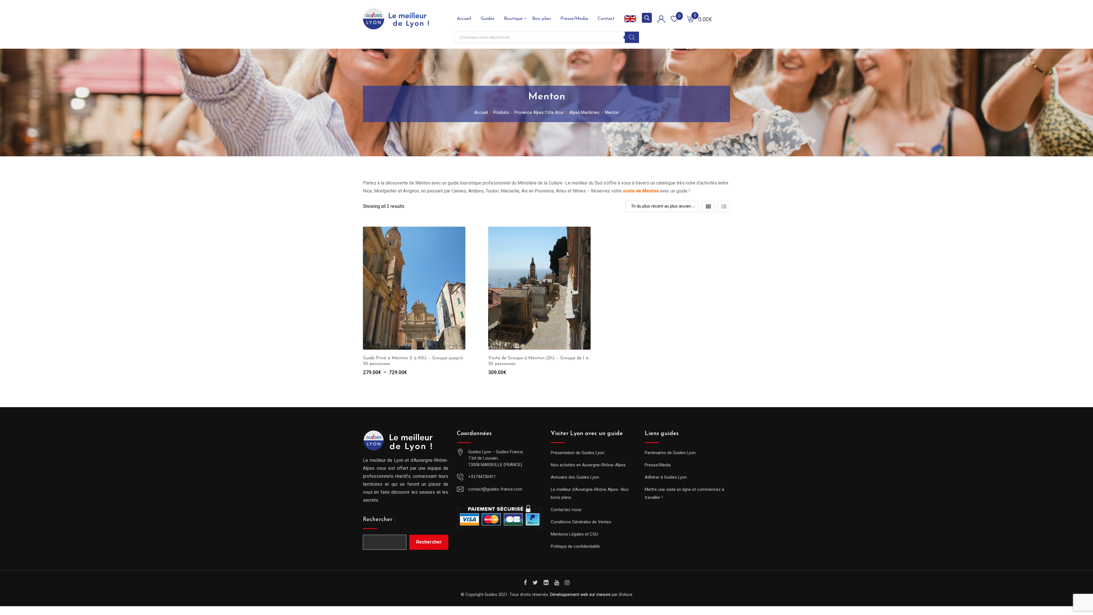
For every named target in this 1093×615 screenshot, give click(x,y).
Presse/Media (574, 19)
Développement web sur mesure (580, 594)
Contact (606, 19)
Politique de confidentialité (575, 546)
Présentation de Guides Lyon (577, 452)
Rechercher (429, 542)
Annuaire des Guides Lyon (575, 477)
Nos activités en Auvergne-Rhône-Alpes (588, 465)
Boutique (513, 19)
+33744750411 (482, 476)
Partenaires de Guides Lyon (670, 452)
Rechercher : (379, 519)
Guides (487, 19)
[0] (690, 19)
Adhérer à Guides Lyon (666, 477)
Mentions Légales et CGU (574, 534)
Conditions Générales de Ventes (581, 521)
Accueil (464, 19)
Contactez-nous (566, 509)
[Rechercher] (632, 37)
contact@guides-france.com (495, 489)
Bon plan (541, 19)
